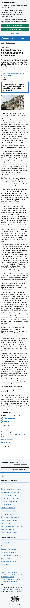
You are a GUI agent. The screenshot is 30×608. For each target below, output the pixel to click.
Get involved (5, 564)
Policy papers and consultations (11, 555)
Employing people (6, 514)
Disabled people (6, 504)
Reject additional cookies (15, 29)
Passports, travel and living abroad (12, 526)
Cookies (14, 572)
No (25, 463)
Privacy (8, 572)
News (3, 546)
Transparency (5, 558)
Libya (2, 450)
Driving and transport (8, 508)
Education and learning (8, 511)
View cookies (15, 33)
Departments (5, 543)
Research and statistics (8, 552)
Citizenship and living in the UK (10, 498)
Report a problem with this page (15, 469)
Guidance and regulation (9, 549)
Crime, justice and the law (9, 501)
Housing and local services (9, 520)
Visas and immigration (8, 529)
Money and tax (5, 523)
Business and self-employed (10, 492)
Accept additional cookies (15, 25)
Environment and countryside (10, 517)
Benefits (3, 486)
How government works (8, 561)
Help (2, 572)
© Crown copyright (15, 604)
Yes (18, 463)
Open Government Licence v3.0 (11, 589)
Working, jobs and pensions (9, 532)
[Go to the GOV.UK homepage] (7, 38)
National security (10, 43)
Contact (20, 574)
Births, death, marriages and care (11, 489)
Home (2, 43)
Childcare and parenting (8, 495)
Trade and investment (7, 439)
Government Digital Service (9, 581)
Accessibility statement (8, 574)
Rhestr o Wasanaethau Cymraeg (11, 579)
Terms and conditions (7, 577)
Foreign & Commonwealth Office (10, 73)
